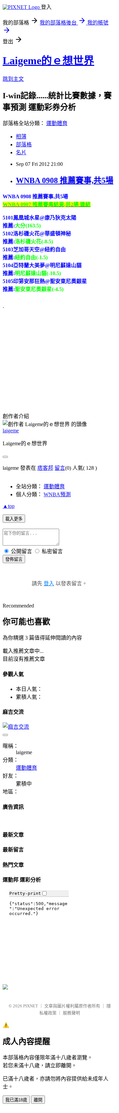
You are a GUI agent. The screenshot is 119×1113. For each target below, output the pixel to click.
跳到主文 (13, 79)
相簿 (21, 136)
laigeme (11, 430)
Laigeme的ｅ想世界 (48, 61)
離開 (38, 1099)
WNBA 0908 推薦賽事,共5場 (64, 180)
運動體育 (56, 123)
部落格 (24, 144)
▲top (9, 506)
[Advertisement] (52, 356)
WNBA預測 (57, 494)
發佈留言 (13, 559)
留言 (60, 468)
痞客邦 (45, 468)
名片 (21, 152)
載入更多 (13, 518)
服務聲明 (71, 1012)
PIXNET (30, 1005)
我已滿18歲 (16, 1099)
